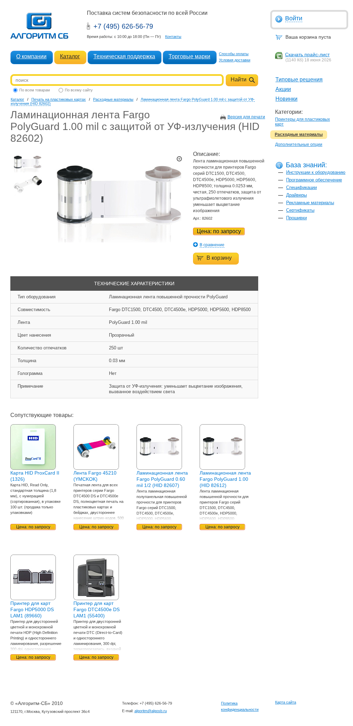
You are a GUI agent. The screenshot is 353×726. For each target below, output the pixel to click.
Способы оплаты (234, 54)
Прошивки (296, 217)
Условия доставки (234, 60)
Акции (283, 89)
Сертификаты (300, 210)
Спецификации (301, 187)
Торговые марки (189, 56)
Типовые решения (299, 79)
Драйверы (296, 195)
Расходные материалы (299, 134)
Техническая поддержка (124, 56)
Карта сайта (285, 702)
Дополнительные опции (298, 144)
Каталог (70, 56)
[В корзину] (212, 253)
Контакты (173, 36)
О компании (31, 56)
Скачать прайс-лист (307, 54)
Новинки (286, 99)
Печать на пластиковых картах (58, 99)
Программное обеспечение (314, 179)
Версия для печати (246, 117)
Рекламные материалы (310, 202)
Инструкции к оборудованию (315, 172)
